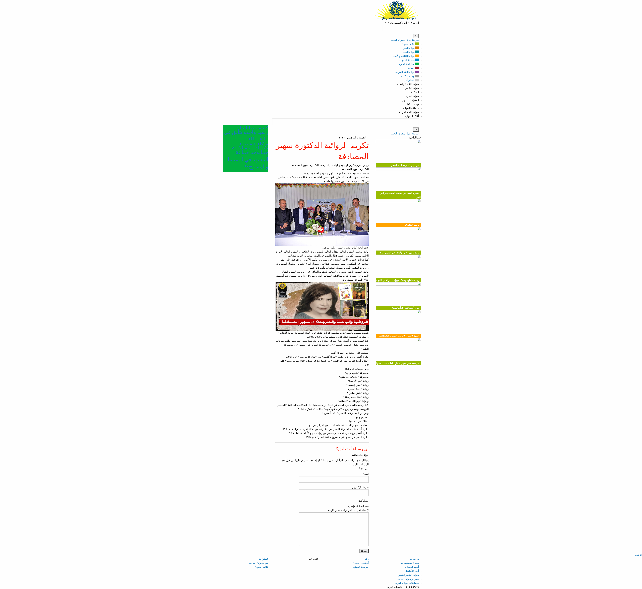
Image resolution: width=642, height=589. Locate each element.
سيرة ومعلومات (410, 562)
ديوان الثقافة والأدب (404, 56)
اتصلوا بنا (263, 558)
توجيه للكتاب (408, 76)
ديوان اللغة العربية (405, 72)
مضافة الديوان (407, 60)
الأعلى (638, 554)
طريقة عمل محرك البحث (405, 39)
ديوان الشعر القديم (408, 574)
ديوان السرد (408, 47)
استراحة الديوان (406, 64)
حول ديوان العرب (258, 562)
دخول (365, 558)
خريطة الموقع (361, 566)
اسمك (366, 474)
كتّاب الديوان (261, 566)
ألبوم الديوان (412, 566)
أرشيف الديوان (361, 562)
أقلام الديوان (408, 43)
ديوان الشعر (408, 52)
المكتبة (411, 68)
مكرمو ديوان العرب (408, 578)
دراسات (414, 558)
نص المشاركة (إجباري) (358, 506)
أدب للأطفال (412, 570)
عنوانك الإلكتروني (360, 487)
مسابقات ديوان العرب (407, 582)
